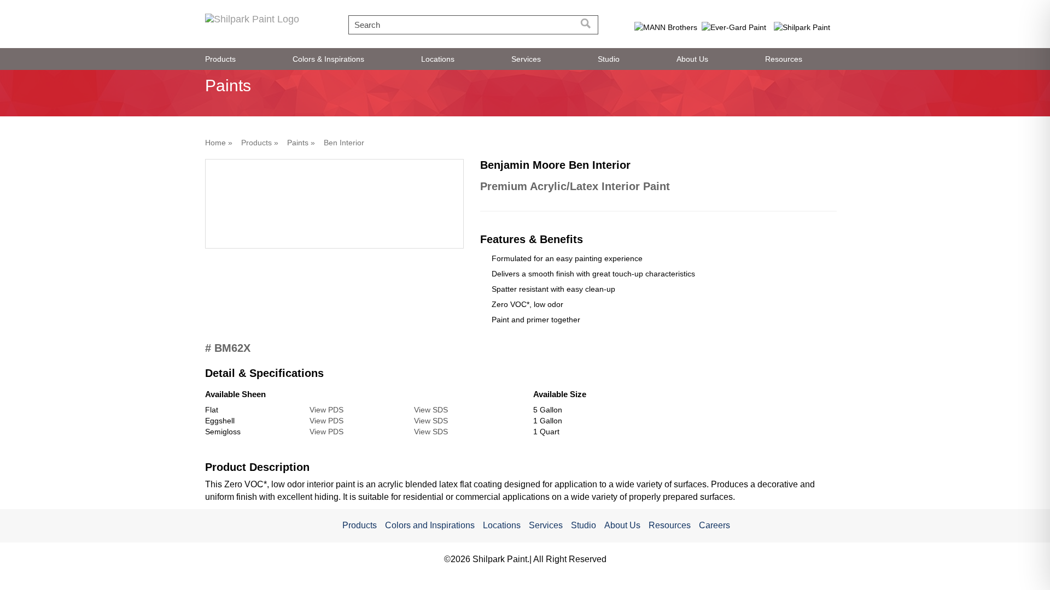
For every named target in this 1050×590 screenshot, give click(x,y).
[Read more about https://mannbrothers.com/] (666, 26)
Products (220, 59)
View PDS (326, 409)
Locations (437, 59)
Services (526, 59)
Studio (609, 59)
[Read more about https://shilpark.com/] (802, 26)
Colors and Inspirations (430, 525)
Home (215, 142)
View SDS (431, 409)
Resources (783, 59)
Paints (297, 142)
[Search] (586, 24)
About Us (692, 59)
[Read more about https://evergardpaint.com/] (734, 26)
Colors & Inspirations (328, 59)
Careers (714, 525)
